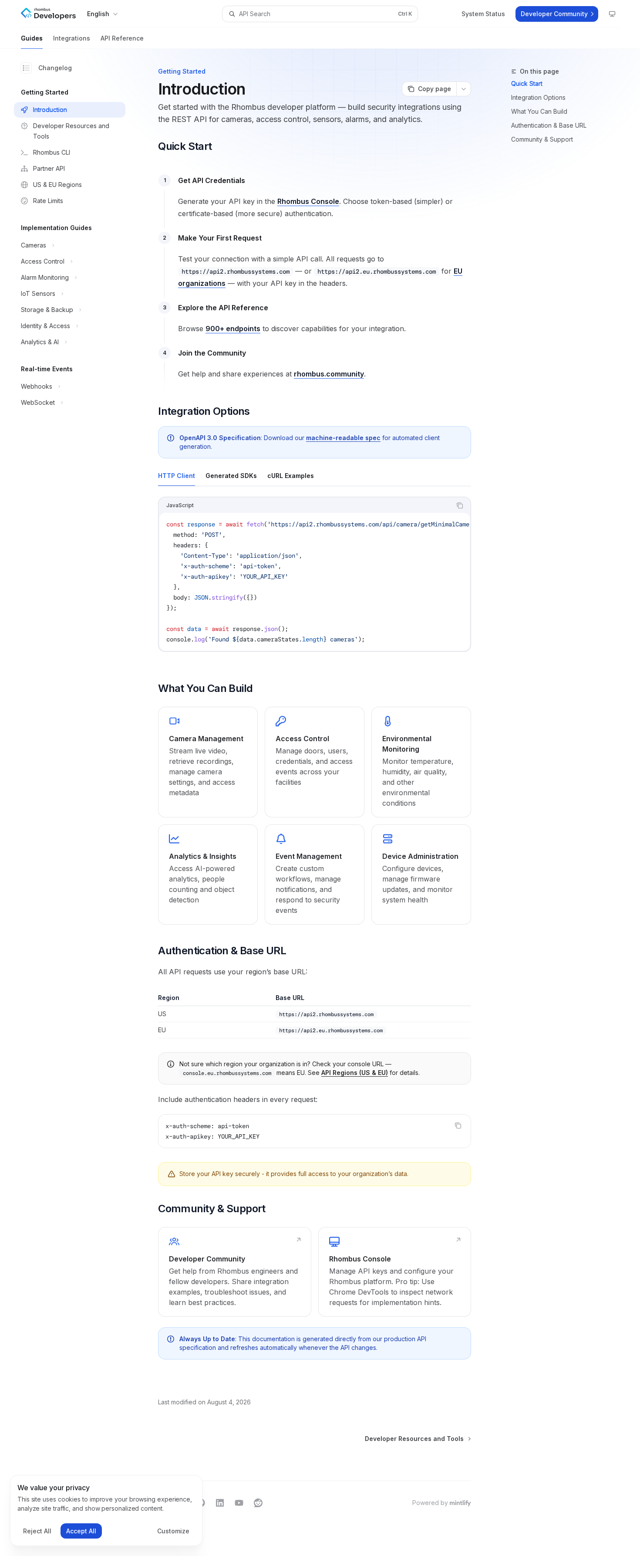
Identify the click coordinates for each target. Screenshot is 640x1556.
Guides (32, 38)
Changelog (55, 67)
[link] (208, 762)
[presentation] (314, 582)
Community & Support (542, 139)
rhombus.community (329, 374)
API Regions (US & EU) (354, 1072)
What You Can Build (539, 111)
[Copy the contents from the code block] (459, 505)
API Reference (122, 38)
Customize (173, 1531)
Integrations (71, 38)
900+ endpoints (232, 328)
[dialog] (106, 1510)
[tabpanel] (314, 581)
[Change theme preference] (612, 14)
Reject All (37, 1531)
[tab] (176, 475)
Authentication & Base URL (548, 125)
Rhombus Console (308, 201)
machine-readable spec (343, 437)
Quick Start (526, 83)
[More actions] (463, 88)
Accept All (81, 1531)
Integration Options (538, 97)
